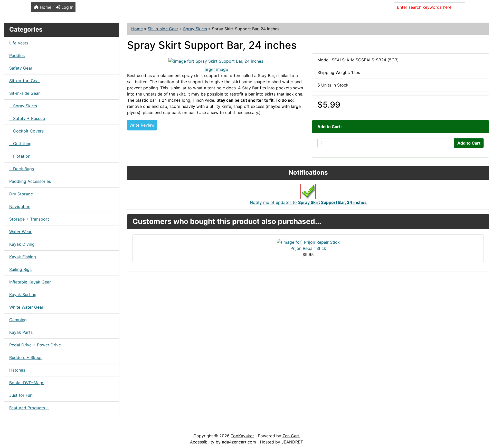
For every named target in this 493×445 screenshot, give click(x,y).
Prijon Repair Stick (308, 248)
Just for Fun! (21, 395)
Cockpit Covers (26, 131)
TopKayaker (242, 435)
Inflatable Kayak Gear (30, 282)
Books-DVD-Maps (26, 382)
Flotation (19, 156)
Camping (18, 319)
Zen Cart (291, 435)
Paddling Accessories (30, 181)
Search (474, 7)
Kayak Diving (22, 244)
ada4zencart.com (239, 441)
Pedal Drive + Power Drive (35, 344)
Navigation (19, 206)
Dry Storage (21, 193)
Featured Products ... (29, 407)
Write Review (142, 125)
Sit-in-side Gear (163, 28)
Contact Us (43, 427)
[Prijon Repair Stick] (308, 241)
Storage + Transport (29, 219)
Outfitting (20, 143)
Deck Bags (21, 168)
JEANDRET (292, 441)
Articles (16, 427)
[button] (483, 419)
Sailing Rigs (20, 269)
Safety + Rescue (27, 118)
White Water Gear (26, 307)
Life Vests (18, 42)
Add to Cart (468, 143)
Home (45, 7)
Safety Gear (20, 68)
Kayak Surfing (22, 294)
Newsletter (73, 427)
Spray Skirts (195, 28)
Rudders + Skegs (25, 357)
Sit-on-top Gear (24, 80)
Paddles (17, 55)
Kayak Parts (21, 332)
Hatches (17, 370)
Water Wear (20, 231)
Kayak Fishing (22, 256)
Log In (66, 7)
